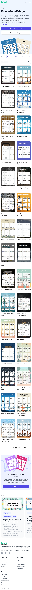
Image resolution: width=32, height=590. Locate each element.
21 (19, 447)
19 (13, 447)
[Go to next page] (28, 447)
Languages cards (5, 560)
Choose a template (17, 33)
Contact (3, 585)
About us (3, 576)
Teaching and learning (10, 516)
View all (3, 566)
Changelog (4, 578)
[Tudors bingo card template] (24, 328)
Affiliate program (5, 580)
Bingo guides (7, 513)
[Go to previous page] (4, 447)
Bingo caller (19, 560)
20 (16, 447)
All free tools (20, 568)
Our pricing (4, 574)
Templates (3, 8)
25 (25, 447)
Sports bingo (4, 562)
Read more (4, 24)
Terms (2, 582)
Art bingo (9, 56)
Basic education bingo (20, 56)
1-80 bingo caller (21, 564)
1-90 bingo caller (21, 566)
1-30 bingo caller (21, 562)
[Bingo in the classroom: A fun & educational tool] (12, 504)
